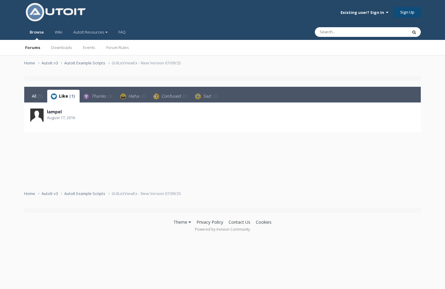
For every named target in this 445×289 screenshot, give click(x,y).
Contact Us (239, 222)
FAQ (122, 32)
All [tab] (37, 96)
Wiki (58, 32)
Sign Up (407, 12)
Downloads (61, 47)
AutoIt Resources (89, 32)
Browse (37, 32)
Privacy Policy (209, 222)
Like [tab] (66, 96)
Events (89, 47)
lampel (54, 112)
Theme (181, 222)
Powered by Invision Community (222, 229)
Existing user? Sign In (363, 12)
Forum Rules (117, 47)
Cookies (264, 222)
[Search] (414, 32)
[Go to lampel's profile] (37, 115)
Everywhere (389, 31)
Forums (32, 47)
